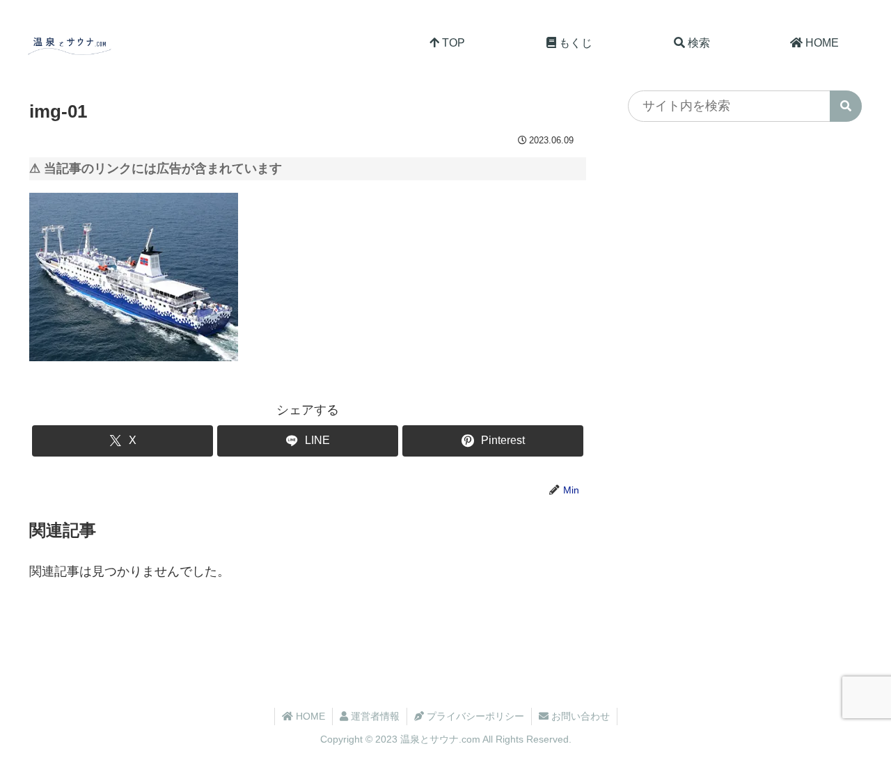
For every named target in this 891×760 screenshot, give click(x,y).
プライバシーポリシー (474, 716)
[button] (846, 106)
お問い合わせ (579, 716)
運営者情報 (374, 716)
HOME (309, 716)
